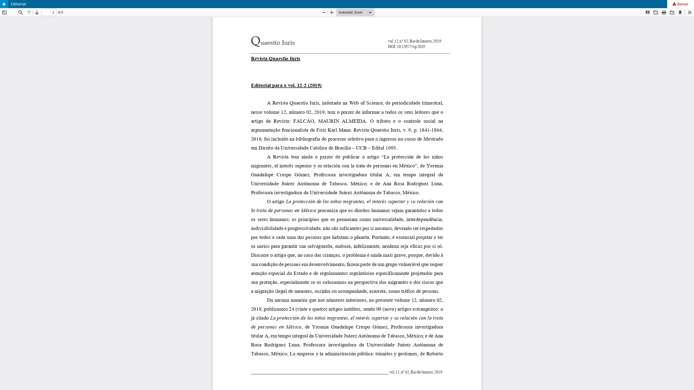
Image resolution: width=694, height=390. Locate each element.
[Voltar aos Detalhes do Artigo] (4, 4)
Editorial (18, 3)
